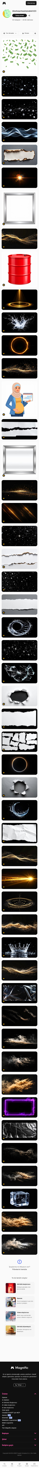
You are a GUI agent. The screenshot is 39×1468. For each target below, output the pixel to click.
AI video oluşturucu (8, 1405)
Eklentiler (7, 1418)
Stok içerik (5, 1410)
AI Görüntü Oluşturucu (9, 1402)
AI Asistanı (5, 1400)
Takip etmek (19, 15)
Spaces (4, 1397)
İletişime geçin (7, 1445)
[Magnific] (4, 3)
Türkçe (20, 1385)
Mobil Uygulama (7, 1423)
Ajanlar (6, 1415)
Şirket (4, 1439)
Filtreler (27, 33)
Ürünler (5, 1394)
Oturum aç (31, 3)
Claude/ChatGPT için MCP (11, 1413)
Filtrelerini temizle (19, 1269)
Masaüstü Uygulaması (11, 1420)
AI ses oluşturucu (8, 1408)
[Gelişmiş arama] (35, 33)
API (3, 1425)
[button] (20, 1385)
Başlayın (5, 1433)
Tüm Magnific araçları (9, 1428)
